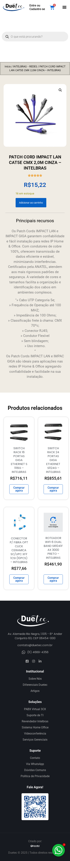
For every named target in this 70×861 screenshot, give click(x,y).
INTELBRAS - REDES (25, 66)
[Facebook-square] (27, 661)
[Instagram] (33, 661)
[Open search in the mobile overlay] (35, 36)
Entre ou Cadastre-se (37, 7)
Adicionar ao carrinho (31, 202)
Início (8, 66)
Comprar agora (19, 489)
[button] (64, 7)
